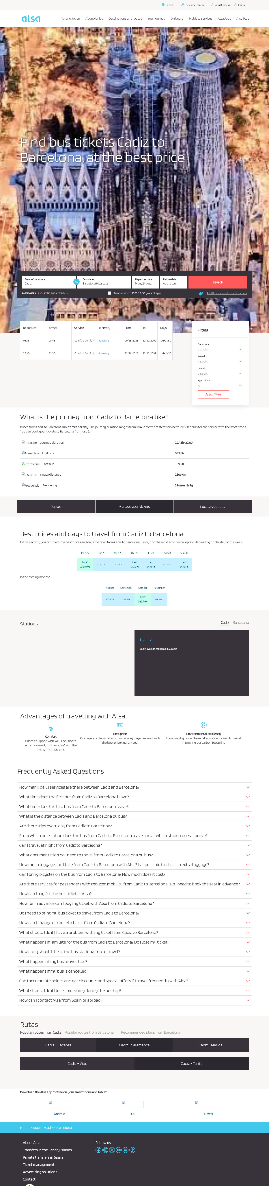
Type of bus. (204, 380)
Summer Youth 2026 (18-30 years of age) (136, 293)
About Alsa (31, 1142)
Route (37, 1127)
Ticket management (39, 1164)
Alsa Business (222, 5)
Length (202, 368)
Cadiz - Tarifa (192, 1063)
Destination (89, 279)
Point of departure (35, 279)
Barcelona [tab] (241, 623)
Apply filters (214, 394)
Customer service (195, 5)
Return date (169, 279)
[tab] (134, 787)
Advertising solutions (40, 1172)
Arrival (201, 356)
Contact (29, 1179)
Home (24, 1127)
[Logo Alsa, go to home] (31, 18)
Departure (203, 344)
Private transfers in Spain (43, 1157)
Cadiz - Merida (211, 1045)
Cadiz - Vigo (77, 1063)
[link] (76, 282)
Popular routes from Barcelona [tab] (89, 1033)
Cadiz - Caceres (58, 1045)
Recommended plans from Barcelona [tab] (150, 1033)
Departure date (143, 279)
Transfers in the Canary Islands (47, 1150)
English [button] (169, 5)
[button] (46, 293)
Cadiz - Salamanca (134, 1045)
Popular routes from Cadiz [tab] (40, 1033)
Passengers (29, 293)
